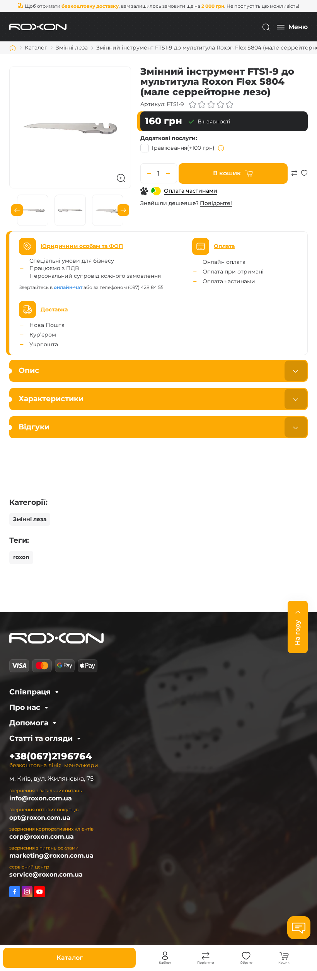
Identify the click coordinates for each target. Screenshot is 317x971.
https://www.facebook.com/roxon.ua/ (14, 891)
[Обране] (246, 956)
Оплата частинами (190, 190)
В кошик (227, 173)
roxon (21, 557)
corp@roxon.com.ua (41, 836)
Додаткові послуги (168, 138)
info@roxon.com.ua (40, 798)
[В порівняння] (294, 176)
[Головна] (12, 47)
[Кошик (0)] (284, 956)
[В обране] (304, 176)
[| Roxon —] (37, 26)
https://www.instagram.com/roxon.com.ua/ (27, 891)
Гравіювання (183, 147)
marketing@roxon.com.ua (51, 855)
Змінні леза (29, 519)
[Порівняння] (205, 956)
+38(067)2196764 (50, 756)
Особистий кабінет (165, 956)
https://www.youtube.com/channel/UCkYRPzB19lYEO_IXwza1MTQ (39, 891)
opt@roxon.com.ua (39, 817)
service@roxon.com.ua (46, 874)
